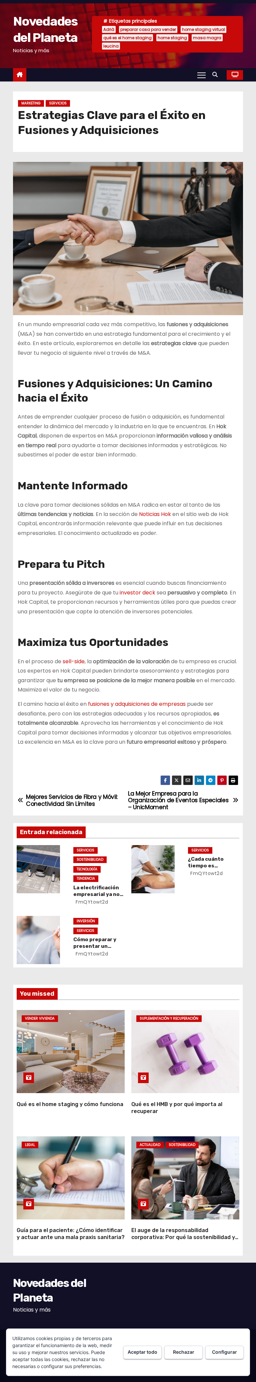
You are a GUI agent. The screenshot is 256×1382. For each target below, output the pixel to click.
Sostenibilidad (90, 859)
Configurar (224, 1352)
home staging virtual (203, 29)
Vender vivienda (40, 1018)
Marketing (31, 103)
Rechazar (183, 1352)
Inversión (86, 921)
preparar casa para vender (148, 29)
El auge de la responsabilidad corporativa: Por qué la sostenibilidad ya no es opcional (184, 1237)
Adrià (108, 29)
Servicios (58, 103)
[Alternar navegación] (201, 75)
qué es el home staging (127, 38)
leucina (111, 46)
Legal (30, 1144)
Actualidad (150, 1144)
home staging (172, 38)
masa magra (207, 38)
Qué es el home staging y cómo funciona (70, 1104)
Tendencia (86, 878)
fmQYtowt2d (91, 902)
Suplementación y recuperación (169, 1018)
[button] (216, 74)
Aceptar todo (142, 1352)
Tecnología (87, 869)
